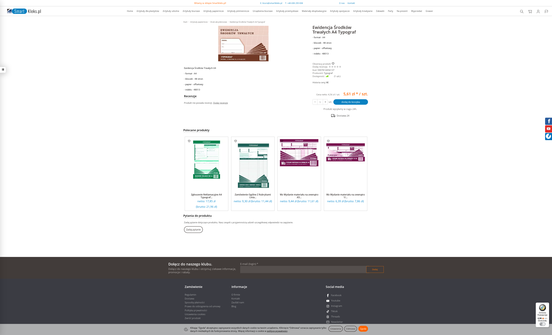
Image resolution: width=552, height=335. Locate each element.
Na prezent (402, 11)
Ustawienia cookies (195, 314)
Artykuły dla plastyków (148, 11)
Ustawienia (335, 328)
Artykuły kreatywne (362, 11)
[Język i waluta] (546, 11)
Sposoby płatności (195, 302)
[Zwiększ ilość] (315, 102)
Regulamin (190, 294)
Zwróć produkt (193, 318)
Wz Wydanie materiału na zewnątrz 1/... (345, 196)
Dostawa (189, 298)
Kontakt (351, 3)
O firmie (235, 294)
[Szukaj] (522, 11)
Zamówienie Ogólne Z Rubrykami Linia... (253, 196)
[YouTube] (548, 128)
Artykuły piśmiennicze (238, 11)
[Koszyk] (530, 11)
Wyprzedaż (416, 11)
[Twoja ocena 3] (335, 66)
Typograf (328, 73)
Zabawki (380, 11)
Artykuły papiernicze (213, 11)
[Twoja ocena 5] (340, 66)
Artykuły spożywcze (340, 11)
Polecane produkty (196, 130)
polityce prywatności (277, 331)
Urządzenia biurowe (263, 11)
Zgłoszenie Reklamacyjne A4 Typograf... (206, 196)
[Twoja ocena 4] (337, 66)
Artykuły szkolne (171, 11)
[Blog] (548, 136)
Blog (233, 306)
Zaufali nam (237, 302)
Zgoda (363, 328)
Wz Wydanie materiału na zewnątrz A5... (299, 196)
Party (390, 11)
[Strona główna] (21, 10)
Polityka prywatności (196, 310)
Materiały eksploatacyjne (314, 11)
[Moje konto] (538, 11)
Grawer (429, 11)
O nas (342, 3)
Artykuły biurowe (191, 11)
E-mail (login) (248, 264)
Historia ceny (319, 82)
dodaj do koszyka (350, 102)
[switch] (542, 324)
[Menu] (547, 304)
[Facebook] (548, 120)
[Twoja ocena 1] (329, 66)
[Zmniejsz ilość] (325, 102)
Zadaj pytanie (193, 229)
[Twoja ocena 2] (332, 66)
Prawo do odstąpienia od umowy (202, 306)
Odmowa (350, 328)
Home (130, 11)
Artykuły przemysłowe (287, 11)
